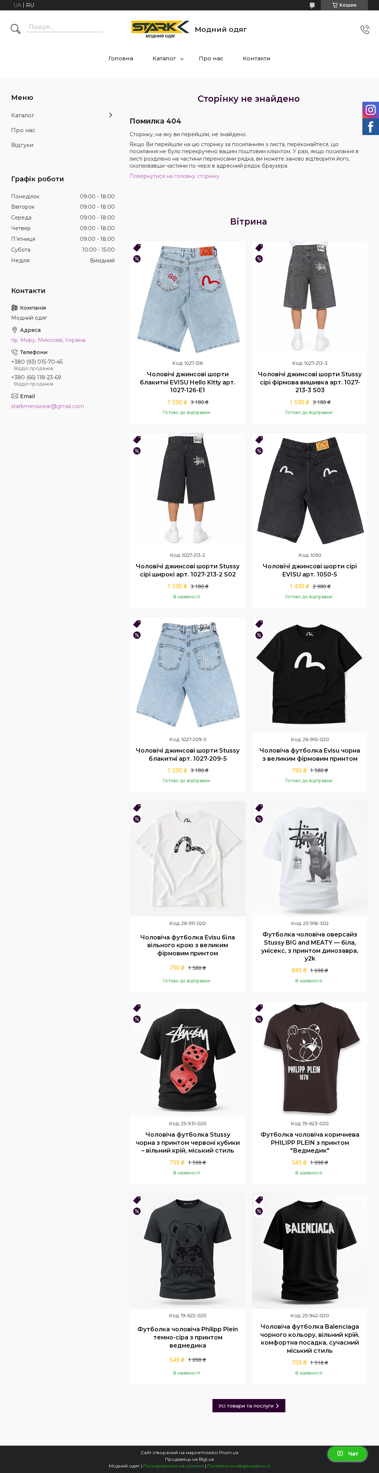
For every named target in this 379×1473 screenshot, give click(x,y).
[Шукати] (15, 30)
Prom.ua (228, 1452)
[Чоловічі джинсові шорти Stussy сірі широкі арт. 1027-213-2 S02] (187, 490)
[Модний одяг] (160, 29)
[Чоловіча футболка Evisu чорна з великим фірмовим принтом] (310, 675)
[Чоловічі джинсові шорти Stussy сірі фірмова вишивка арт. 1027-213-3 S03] (310, 298)
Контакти (257, 58)
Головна (120, 58)
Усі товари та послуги (246, 1406)
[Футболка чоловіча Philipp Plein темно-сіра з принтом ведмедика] (187, 1251)
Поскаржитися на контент (173, 1466)
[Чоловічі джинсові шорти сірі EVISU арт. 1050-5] (310, 490)
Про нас (211, 58)
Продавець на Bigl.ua (189, 1459)
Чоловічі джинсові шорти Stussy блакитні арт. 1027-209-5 (187, 754)
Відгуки (22, 144)
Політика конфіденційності (239, 1466)
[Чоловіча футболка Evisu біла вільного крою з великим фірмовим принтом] (187, 859)
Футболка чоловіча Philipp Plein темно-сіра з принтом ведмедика (187, 1337)
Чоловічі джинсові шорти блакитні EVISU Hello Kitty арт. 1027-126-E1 (187, 382)
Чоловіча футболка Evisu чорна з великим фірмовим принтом (309, 754)
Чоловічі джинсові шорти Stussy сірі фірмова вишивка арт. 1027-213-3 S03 (310, 382)
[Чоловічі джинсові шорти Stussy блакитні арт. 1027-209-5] (187, 675)
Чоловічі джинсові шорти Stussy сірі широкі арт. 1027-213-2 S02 (187, 570)
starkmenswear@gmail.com (47, 406)
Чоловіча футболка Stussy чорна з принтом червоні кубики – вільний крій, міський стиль (188, 1142)
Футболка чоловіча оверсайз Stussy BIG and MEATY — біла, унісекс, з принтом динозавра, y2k (309, 946)
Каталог (164, 58)
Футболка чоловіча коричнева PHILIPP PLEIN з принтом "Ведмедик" (310, 1142)
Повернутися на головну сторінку (174, 176)
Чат (353, 1453)
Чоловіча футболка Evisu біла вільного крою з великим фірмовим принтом (187, 945)
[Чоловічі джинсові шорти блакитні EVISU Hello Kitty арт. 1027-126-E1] (187, 298)
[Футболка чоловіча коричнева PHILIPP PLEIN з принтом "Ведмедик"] (310, 1059)
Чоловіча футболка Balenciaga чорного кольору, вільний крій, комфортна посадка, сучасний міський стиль (309, 1338)
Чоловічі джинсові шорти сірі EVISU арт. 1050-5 (310, 570)
